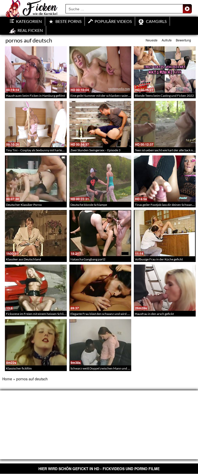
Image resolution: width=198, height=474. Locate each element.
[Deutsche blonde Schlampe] (100, 178)
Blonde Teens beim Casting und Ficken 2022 (164, 96)
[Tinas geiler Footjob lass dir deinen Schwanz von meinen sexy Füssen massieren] (165, 178)
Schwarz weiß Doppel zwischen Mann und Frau (102, 368)
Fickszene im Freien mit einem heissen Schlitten (37, 314)
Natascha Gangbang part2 (87, 259)
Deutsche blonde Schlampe (88, 205)
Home (7, 378)
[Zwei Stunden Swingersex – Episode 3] (100, 124)
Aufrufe (167, 40)
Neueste (152, 40)
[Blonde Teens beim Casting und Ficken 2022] (165, 69)
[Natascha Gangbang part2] (100, 233)
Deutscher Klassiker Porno (24, 205)
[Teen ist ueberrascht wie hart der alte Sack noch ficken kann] (165, 124)
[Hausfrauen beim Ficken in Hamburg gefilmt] (36, 69)
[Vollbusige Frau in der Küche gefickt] (165, 233)
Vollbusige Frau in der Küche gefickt (159, 259)
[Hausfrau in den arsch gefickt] (165, 288)
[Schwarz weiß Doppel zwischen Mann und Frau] (100, 342)
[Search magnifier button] (187, 8)
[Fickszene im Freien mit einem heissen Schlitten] (36, 288)
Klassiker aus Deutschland (23, 259)
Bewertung (183, 40)
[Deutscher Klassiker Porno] (36, 178)
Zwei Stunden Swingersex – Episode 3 (95, 150)
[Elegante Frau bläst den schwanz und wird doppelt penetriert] (100, 288)
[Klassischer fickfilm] (36, 342)
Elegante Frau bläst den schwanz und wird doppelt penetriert (111, 314)
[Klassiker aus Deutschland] (36, 233)
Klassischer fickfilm (19, 368)
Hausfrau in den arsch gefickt (154, 314)
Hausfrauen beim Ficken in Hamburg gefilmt (35, 96)
